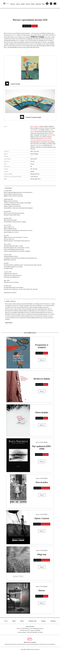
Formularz (53, 621)
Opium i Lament (41, 518)
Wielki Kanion (46, 524)
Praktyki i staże (33, 621)
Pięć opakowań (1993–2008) (42, 447)
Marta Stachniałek (46, 138)
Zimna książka (41, 412)
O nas (5, 621)
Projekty (33, 4)
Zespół (13, 621)
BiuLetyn (13, 4)
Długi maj (41, 554)
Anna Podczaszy (39, 145)
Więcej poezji (45, 488)
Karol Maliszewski (35, 130)
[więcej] (18, 352)
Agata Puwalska (51, 135)
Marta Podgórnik (34, 126)
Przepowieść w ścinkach (41, 346)
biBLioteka (38, 4)
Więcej (42, 360)
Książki (23, 4)
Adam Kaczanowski (47, 140)
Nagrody (43, 621)
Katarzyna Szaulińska (35, 140)
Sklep (43, 4)
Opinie (22, 621)
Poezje (35, 26)
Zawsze (41, 590)
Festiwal (28, 4)
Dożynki (45, 454)
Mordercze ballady (42, 378)
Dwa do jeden (42, 482)
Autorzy (18, 4)
